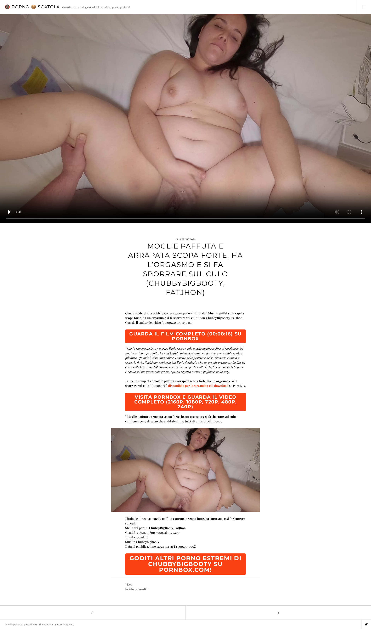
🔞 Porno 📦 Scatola (32, 6)
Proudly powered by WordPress (21, 624)
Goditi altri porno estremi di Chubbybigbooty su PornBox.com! (185, 564)
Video (128, 584)
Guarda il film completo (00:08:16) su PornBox (185, 336)
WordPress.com (65, 624)
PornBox (143, 589)
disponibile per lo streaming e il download (198, 386)
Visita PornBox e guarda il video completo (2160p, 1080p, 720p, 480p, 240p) (185, 401)
